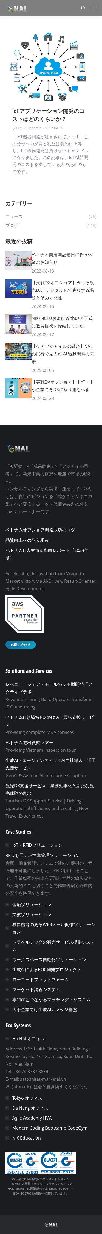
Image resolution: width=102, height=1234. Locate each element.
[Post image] (18, 260)
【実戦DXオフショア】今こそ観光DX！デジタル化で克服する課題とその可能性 (63, 290)
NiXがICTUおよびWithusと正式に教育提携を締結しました (62, 322)
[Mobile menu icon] (93, 8)
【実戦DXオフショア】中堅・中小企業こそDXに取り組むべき (63, 385)
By (34, 128)
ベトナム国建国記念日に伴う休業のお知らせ (62, 258)
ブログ (17, 128)
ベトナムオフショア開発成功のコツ (40, 530)
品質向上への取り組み (27, 540)
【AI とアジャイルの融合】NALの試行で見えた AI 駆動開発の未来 (63, 353)
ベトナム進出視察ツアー (29, 742)
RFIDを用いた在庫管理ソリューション (42, 855)
